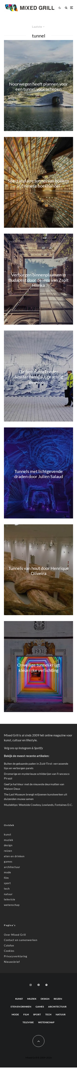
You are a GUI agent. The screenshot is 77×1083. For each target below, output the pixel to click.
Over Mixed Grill (15, 934)
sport (7, 883)
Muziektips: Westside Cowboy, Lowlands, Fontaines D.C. (38, 804)
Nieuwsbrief (12, 961)
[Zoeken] (66, 8)
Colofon (9, 945)
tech (7, 888)
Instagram (25, 748)
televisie (9, 899)
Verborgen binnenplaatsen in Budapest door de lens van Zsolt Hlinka (38, 280)
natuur (8, 894)
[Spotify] (46, 985)
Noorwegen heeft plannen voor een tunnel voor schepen (38, 86)
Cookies (9, 950)
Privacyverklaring (15, 956)
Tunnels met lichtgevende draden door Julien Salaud (38, 474)
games (8, 861)
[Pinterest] (38, 985)
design (8, 845)
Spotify (38, 748)
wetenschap (12, 904)
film (6, 877)
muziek (8, 840)
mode (7, 872)
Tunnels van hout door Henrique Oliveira (38, 571)
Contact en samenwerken (20, 940)
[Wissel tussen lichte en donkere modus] (60, 8)
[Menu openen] (71, 7)
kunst (7, 834)
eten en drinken (14, 856)
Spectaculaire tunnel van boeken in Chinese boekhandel (38, 183)
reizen (8, 850)
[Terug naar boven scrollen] (38, 1041)
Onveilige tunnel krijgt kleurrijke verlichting (38, 667)
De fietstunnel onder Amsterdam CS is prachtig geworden (38, 377)
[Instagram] (31, 985)
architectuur (12, 867)
